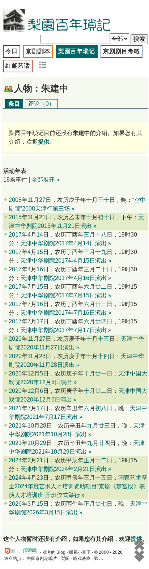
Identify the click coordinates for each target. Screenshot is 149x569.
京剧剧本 (38, 51)
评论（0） (41, 104)
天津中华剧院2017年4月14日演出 (63, 243)
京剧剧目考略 (121, 51)
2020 (15, 339)
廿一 (101, 373)
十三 (103, 339)
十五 (101, 478)
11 (30, 200)
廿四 (101, 321)
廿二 (101, 287)
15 (40, 252)
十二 (101, 460)
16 (40, 269)
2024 (15, 460)
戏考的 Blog (53, 552)
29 (43, 443)
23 (40, 478)
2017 (15, 235)
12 (30, 373)
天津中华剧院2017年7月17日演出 (63, 330)
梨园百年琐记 (76, 51)
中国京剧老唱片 (42, 558)
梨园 (65, 558)
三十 (103, 200)
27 (42, 200)
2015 (15, 217)
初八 (101, 408)
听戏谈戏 (81, 558)
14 (40, 235)
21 (42, 217)
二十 (101, 269)
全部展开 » (45, 180)
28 (42, 356)
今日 (11, 51)
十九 (101, 252)
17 (40, 321)
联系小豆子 (80, 552)
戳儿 (98, 558)
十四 (103, 356)
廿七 (101, 504)
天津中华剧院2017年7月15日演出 (63, 295)
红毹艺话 (17, 66)
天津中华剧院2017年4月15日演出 (63, 261)
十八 (101, 235)
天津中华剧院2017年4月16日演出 (63, 278)
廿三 (101, 304)
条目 (14, 104)
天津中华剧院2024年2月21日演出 (63, 469)
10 (30, 425)
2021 (15, 408)
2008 (15, 200)
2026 (15, 504)
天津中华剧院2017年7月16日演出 (63, 313)
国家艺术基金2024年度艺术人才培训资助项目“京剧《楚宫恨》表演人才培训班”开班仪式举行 (78, 486)
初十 (103, 217)
